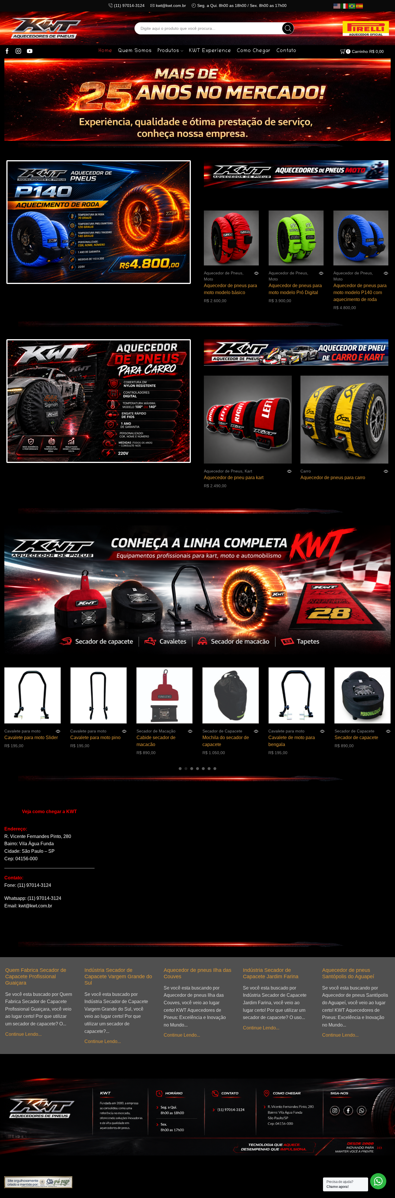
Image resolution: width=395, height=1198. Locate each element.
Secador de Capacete (161, 731)
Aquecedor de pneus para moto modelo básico (230, 289)
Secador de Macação (94, 731)
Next (174, 222)
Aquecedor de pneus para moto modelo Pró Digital (295, 289)
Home (105, 51)
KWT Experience (210, 51)
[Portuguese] (352, 5)
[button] (180, 768)
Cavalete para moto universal (359, 741)
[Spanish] (359, 5)
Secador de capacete (295, 737)
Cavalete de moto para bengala (230, 741)
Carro (305, 471)
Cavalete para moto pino (34, 737)
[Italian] (344, 5)
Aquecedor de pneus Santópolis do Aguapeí (269, 973)
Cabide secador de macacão (94, 741)
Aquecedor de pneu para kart (233, 477)
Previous (22, 222)
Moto (208, 279)
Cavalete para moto (27, 731)
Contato (286, 51)
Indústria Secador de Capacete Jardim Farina (192, 973)
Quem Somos (135, 51)
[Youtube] (29, 51)
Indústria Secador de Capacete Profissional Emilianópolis (348, 976)
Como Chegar (254, 51)
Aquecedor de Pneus (223, 273)
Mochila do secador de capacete (164, 741)
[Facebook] (7, 51)
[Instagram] (18, 51)
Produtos (168, 51)
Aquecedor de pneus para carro (332, 477)
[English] (337, 5)
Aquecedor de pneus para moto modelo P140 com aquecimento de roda (360, 292)
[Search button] (288, 28)
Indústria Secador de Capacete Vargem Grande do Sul (39, 976)
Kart (248, 471)
